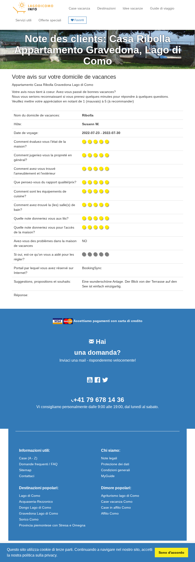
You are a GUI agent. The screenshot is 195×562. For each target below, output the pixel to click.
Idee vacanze (133, 8)
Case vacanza (79, 8)
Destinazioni (106, 8)
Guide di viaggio (162, 8)
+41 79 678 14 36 (98, 399)
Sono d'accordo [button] (171, 552)
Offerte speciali (50, 20)
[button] (59, 556)
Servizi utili (23, 20)
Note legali (109, 458)
